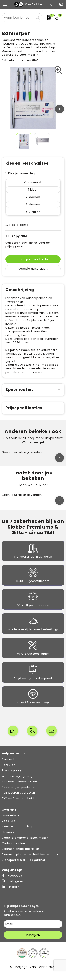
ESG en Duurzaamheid (18, 798)
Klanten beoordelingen (18, 826)
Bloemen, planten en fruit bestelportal (30, 854)
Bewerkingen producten (19, 787)
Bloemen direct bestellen (20, 849)
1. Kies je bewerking (20, 173)
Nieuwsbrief (10, 832)
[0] (47, 17)
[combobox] (18, 17)
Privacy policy (12, 770)
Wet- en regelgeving (17, 776)
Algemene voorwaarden (19, 781)
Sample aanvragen (33, 269)
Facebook (14, 875)
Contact (8, 759)
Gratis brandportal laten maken (25, 837)
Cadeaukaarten (13, 843)
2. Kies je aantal (17, 225)
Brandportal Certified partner (23, 860)
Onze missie (11, 815)
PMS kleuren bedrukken (18, 792)
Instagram (15, 881)
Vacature (8, 821)
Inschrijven (33, 935)
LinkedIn (13, 887)
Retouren (8, 765)
